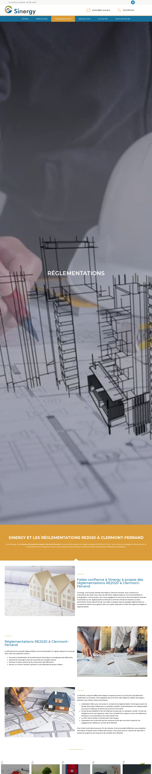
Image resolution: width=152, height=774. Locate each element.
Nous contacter (122, 19)
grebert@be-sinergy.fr (101, 10)
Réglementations (63, 19)
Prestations (41, 19)
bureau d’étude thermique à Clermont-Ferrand (41, 544)
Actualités (103, 19)
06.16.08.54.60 (128, 10)
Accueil (25, 19)
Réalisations (84, 19)
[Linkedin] (133, 2)
